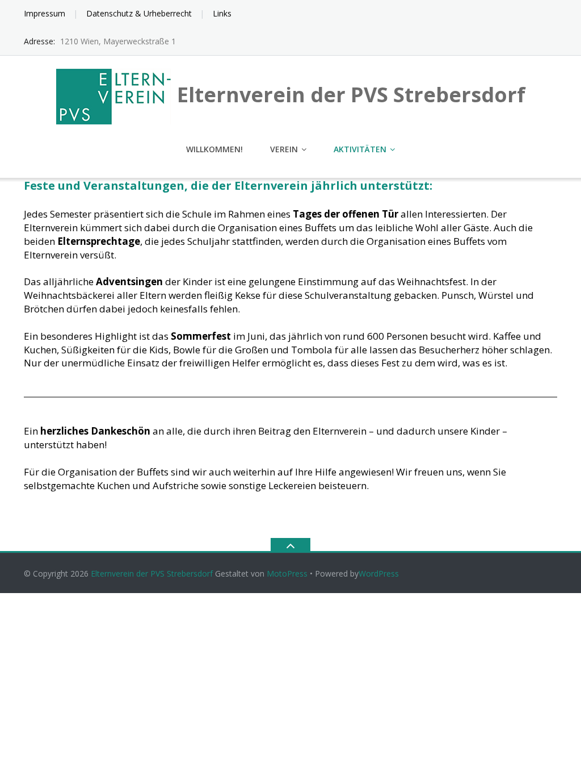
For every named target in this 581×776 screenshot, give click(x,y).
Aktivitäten (360, 149)
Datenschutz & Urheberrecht (139, 13)
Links (222, 13)
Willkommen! (214, 149)
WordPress (379, 573)
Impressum (44, 13)
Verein (284, 149)
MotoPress (287, 573)
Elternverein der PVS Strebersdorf (152, 573)
